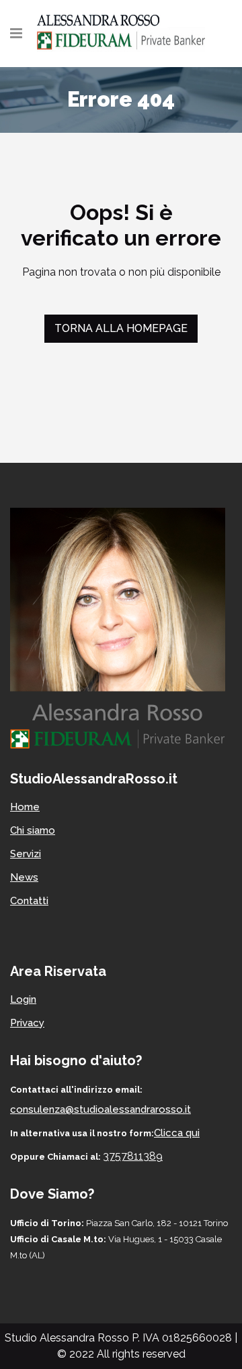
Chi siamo (32, 830)
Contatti (29, 901)
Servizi (25, 854)
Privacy (27, 1023)
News (24, 877)
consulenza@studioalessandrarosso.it (100, 1109)
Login (23, 999)
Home (25, 807)
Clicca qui (177, 1133)
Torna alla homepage (121, 328)
